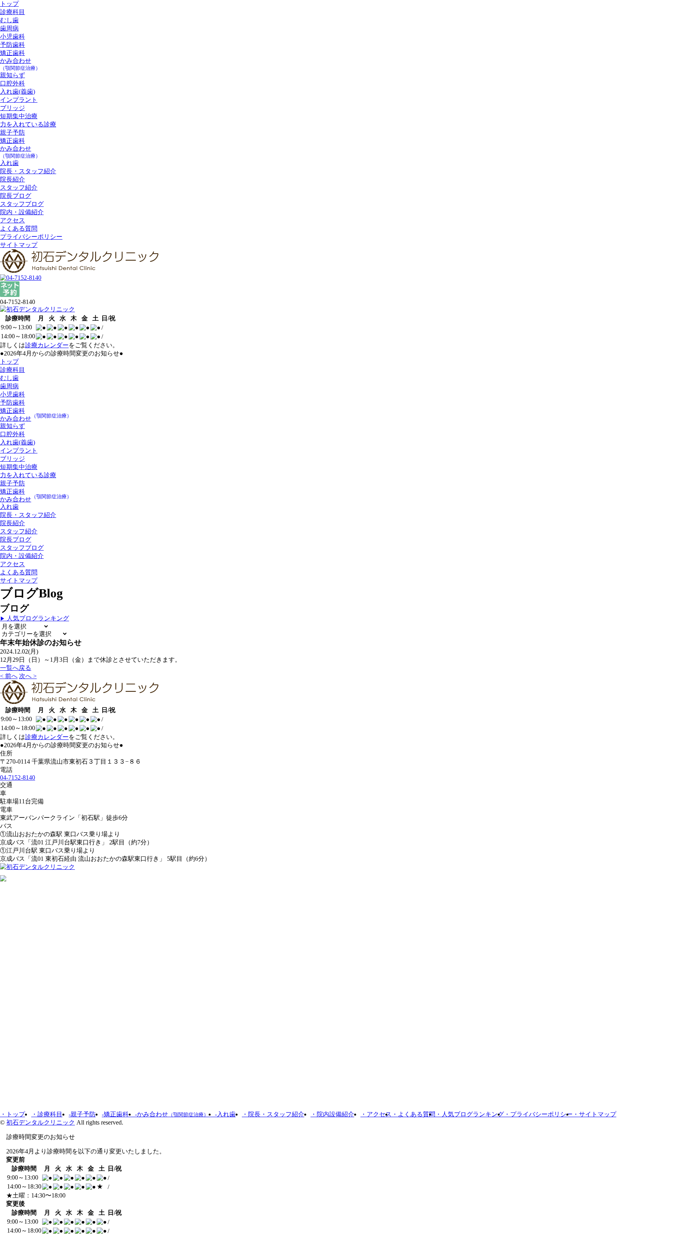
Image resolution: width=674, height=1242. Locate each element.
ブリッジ (12, 108)
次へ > (28, 676)
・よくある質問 (413, 1114)
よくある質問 (18, 228)
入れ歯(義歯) (17, 91)
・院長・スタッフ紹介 (273, 1114)
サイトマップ (18, 245)
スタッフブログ (22, 204)
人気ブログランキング (34, 618)
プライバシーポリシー (31, 236)
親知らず (12, 75)
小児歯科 (12, 36)
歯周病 (9, 28)
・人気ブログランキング (469, 1114)
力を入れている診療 (28, 124)
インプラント (18, 99)
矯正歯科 (12, 53)
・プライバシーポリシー (538, 1114)
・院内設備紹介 (332, 1114)
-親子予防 (82, 1114)
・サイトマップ (594, 1114)
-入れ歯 (225, 1114)
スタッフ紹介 (18, 187)
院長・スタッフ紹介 (28, 171)
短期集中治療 (18, 116)
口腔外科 (12, 83)
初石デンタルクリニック (40, 1122)
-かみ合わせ (172, 1114)
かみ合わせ (20, 64)
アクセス (12, 220)
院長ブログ (15, 195)
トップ (9, 3)
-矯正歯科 (118, 1114)
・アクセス (376, 1114)
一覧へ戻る (15, 668)
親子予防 (12, 132)
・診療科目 (46, 1114)
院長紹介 (12, 179)
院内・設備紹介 (22, 212)
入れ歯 (9, 163)
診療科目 (12, 12)
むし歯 (9, 20)
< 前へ (9, 676)
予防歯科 (12, 44)
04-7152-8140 (17, 777)
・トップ (12, 1114)
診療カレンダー (47, 345)
